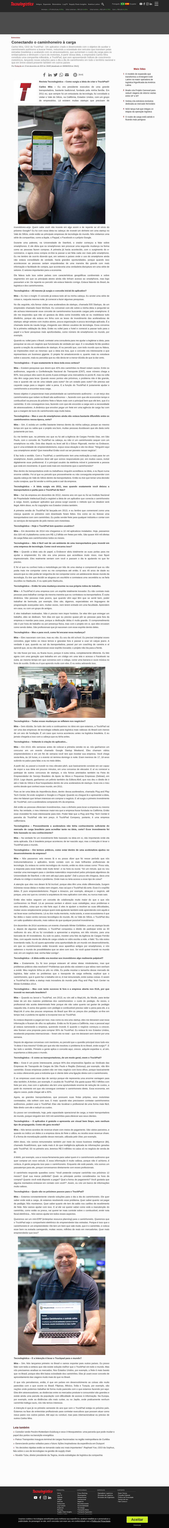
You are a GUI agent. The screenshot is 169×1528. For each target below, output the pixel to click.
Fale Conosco (122, 1501)
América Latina (94, 4)
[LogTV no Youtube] (36, 1498)
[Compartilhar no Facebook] (44, 75)
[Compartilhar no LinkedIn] (50, 75)
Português (116, 4)
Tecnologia (81, 1508)
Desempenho (81, 1495)
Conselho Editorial (124, 1495)
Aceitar (137, 1520)
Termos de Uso (123, 1499)
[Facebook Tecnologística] (144, 4)
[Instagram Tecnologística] (147, 4)
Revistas (60, 1510)
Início (59, 1493)
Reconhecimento (83, 1504)
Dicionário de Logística (105, 1495)
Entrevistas (15, 37)
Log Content (61, 1506)
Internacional (81, 1499)
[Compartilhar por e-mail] (67, 75)
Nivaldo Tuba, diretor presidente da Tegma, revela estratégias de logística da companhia (59, 1455)
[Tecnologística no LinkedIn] (50, 1498)
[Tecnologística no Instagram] (45, 1498)
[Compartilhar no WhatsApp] (61, 75)
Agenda (59, 1497)
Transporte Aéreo (83, 1510)
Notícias (60, 1501)
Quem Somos (122, 1493)
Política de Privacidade (125, 1497)
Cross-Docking (82, 1493)
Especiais (47, 4)
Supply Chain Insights (78, 4)
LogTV (65, 4)
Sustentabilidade (83, 1506)
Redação (18, 66)
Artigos (39, 4)
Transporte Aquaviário (84, 1512)
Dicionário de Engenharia (106, 1497)
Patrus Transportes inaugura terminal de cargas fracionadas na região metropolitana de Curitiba (62, 1439)
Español (133, 4)
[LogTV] (141, 4)
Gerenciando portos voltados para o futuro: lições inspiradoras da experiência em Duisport (59, 1443)
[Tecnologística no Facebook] (40, 1498)
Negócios (80, 1501)
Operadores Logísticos (105, 1493)
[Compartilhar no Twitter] (56, 75)
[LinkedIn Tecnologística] (150, 4)
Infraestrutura (81, 1497)
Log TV (59, 1495)
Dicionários (56, 4)
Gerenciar (137, 1525)
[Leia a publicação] (75, 75)
